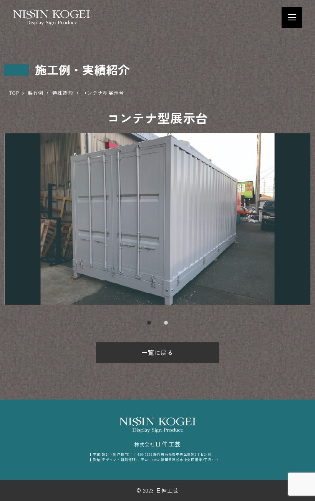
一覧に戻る (157, 352)
